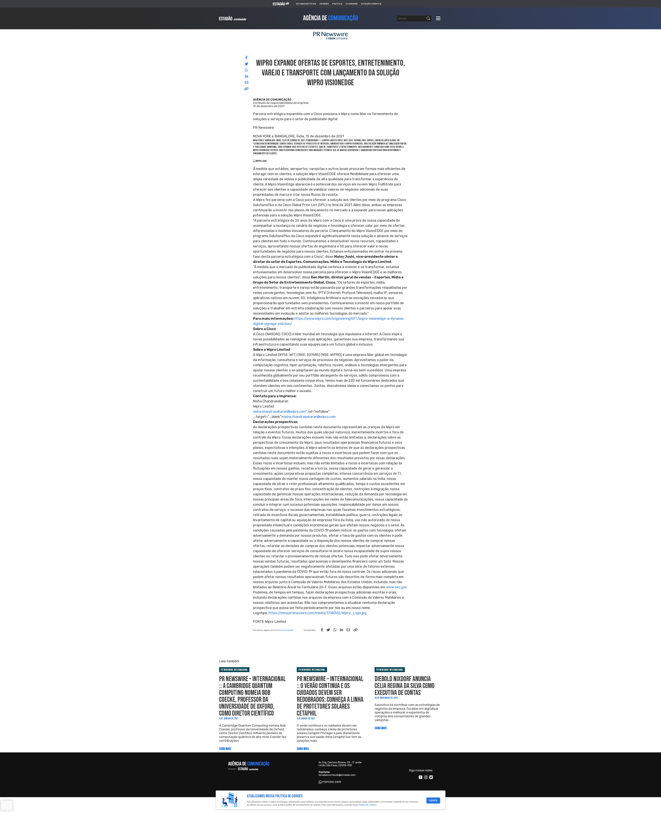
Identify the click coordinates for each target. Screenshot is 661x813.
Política (337, 4)
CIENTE (433, 800)
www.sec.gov (396, 587)
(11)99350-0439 (331, 782)
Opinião (324, 4)
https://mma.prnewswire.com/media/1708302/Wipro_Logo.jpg (317, 613)
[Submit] (428, 18)
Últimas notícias (306, 4)
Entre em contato (284, 630)
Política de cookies (367, 805)
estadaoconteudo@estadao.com (337, 775)
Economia (352, 4)
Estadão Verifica (371, 4)
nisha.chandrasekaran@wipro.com (279, 411)
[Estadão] (281, 4)
